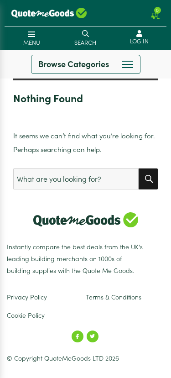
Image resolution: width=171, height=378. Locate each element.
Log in (139, 41)
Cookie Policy (26, 315)
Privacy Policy (27, 297)
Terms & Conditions (113, 297)
